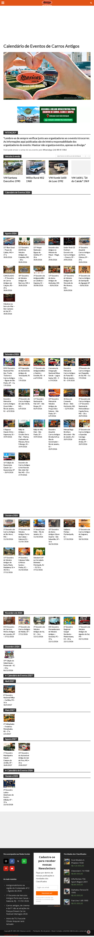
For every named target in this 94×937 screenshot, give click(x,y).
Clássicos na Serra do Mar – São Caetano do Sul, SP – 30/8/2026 (9, 309)
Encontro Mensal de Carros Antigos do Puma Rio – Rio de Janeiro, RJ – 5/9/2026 (69, 374)
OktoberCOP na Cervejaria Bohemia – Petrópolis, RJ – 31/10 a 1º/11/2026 (38, 564)
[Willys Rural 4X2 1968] (35, 167)
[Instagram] (5, 861)
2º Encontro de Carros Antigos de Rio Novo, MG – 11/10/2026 (9, 534)
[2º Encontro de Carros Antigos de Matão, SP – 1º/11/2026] (24, 620)
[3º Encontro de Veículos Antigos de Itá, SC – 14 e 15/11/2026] (39, 620)
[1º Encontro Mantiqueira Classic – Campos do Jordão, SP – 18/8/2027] (9, 746)
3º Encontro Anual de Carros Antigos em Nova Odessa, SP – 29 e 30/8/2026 (84, 254)
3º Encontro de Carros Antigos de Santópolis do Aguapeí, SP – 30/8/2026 (84, 281)
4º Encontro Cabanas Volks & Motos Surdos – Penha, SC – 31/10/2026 (23, 564)
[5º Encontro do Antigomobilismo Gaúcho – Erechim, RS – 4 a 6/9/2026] (39, 362)
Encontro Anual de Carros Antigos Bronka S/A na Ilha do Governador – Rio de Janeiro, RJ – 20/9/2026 (54, 439)
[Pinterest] (5, 868)
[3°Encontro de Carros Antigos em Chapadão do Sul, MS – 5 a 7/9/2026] (84, 362)
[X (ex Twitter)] (18, 861)
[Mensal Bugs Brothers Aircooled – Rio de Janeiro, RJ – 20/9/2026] (69, 423)
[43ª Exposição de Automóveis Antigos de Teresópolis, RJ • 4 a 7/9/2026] (24, 362)
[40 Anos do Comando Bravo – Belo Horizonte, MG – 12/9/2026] (69, 392)
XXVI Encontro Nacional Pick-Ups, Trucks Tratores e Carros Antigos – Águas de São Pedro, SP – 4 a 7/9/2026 (9, 376)
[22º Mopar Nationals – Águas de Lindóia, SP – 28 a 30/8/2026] (39, 241)
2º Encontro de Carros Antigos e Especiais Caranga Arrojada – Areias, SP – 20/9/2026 (84, 436)
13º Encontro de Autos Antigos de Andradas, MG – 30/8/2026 (53, 281)
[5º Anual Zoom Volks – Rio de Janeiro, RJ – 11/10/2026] (39, 523)
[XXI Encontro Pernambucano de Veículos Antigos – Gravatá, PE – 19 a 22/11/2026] (54, 620)
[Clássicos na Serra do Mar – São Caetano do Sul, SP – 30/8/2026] (9, 297)
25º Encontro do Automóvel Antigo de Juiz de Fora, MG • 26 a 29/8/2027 (23, 759)
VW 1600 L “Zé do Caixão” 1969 (80, 179)
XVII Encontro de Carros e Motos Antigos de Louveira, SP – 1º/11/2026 (9, 632)
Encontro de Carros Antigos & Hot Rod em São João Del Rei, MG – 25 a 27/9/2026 (24, 469)
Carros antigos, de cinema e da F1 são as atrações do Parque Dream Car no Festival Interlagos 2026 (17, 909)
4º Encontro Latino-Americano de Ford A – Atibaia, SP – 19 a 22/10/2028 (8, 797)
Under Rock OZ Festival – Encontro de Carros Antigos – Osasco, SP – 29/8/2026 (69, 253)
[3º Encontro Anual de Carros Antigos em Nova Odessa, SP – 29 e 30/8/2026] (84, 241)
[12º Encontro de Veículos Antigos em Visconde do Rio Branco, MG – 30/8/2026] (69, 269)
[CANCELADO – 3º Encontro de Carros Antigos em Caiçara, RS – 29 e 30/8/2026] (9, 269)
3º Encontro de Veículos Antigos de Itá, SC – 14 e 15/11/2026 (39, 632)
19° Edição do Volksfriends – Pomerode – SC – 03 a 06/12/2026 (9, 665)
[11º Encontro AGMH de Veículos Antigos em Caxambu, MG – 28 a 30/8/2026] (24, 241)
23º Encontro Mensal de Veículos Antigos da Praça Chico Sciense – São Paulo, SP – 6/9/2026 (53, 407)
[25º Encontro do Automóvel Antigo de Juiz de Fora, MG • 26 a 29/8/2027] (24, 746)
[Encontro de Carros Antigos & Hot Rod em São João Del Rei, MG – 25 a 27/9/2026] (24, 456)
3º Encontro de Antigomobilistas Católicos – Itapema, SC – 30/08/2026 (39, 281)
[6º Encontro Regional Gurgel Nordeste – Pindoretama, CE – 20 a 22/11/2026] (69, 620)
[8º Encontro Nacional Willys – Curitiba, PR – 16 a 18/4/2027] (9, 688)
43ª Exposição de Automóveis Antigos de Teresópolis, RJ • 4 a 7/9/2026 (24, 374)
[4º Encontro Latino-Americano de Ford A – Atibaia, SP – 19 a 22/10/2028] (9, 783)
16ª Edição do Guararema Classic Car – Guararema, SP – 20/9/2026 (9, 467)
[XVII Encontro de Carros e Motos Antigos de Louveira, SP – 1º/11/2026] (9, 620)
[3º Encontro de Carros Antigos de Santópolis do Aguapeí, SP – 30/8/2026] (84, 269)
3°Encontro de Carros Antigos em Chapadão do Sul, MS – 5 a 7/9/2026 (84, 373)
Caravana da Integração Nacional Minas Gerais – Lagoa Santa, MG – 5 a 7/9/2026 (54, 374)
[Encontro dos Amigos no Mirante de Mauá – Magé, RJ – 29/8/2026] (54, 241)
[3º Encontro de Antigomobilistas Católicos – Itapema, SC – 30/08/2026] (39, 269)
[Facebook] (12, 861)
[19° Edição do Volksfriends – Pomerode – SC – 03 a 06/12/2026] (9, 654)
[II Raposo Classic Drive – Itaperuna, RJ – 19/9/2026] (9, 423)
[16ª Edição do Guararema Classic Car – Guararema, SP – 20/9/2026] (9, 456)
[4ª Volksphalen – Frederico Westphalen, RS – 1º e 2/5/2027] (9, 717)
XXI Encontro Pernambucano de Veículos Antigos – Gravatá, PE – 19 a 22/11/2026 (54, 634)
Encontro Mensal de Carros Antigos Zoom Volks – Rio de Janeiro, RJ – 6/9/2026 (9, 405)
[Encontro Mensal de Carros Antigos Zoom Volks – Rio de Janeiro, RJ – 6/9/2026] (9, 392)
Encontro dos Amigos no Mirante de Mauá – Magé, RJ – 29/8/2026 (53, 253)
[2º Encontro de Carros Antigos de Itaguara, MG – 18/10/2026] (84, 523)
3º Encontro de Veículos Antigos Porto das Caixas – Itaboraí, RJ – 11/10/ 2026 (24, 535)
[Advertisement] (47, 26)
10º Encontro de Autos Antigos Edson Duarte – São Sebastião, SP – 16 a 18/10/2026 (54, 536)
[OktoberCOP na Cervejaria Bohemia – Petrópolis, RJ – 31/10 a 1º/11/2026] (39, 551)
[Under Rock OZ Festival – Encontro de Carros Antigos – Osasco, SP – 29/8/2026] (69, 241)
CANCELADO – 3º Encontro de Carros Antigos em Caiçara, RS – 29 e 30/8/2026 (8, 283)
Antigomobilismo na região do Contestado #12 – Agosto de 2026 (17, 888)
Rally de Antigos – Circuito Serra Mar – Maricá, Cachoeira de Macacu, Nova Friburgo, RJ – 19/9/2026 (23, 438)
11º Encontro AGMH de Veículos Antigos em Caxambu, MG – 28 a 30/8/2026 (23, 254)
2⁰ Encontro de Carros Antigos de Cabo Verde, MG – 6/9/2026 (24, 404)
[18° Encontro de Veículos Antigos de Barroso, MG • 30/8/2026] (24, 269)
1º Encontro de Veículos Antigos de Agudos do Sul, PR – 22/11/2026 (84, 633)
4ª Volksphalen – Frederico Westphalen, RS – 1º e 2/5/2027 (8, 729)
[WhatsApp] (24, 861)
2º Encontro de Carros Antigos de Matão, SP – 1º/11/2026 (24, 630)
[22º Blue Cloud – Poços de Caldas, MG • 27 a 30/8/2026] (9, 241)
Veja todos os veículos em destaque (69, 156)
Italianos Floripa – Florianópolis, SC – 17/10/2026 (69, 534)
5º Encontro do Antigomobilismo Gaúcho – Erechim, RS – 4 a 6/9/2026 (39, 373)
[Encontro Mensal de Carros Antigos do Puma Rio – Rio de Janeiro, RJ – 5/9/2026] (69, 362)
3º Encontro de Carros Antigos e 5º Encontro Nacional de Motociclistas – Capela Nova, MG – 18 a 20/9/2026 (84, 407)
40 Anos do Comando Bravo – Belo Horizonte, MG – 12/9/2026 (69, 404)
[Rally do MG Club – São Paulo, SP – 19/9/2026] (39, 423)
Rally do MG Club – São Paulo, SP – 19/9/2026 (38, 433)
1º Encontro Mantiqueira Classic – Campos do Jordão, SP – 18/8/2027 (8, 759)
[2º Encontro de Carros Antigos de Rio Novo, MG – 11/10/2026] (9, 523)
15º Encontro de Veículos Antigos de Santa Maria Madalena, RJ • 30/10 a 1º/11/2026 (9, 565)
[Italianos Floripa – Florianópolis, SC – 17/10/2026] (69, 523)
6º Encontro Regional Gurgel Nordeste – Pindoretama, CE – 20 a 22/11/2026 (69, 634)
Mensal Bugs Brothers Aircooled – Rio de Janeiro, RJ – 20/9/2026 (69, 434)
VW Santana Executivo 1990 (11, 179)
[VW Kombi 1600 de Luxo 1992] (58, 167)
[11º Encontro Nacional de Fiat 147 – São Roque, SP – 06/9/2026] (39, 392)
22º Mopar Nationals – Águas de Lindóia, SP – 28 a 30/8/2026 (38, 253)
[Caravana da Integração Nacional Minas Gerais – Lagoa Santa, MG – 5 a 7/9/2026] (54, 362)
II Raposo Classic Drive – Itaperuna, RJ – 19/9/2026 (9, 433)
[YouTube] (12, 868)
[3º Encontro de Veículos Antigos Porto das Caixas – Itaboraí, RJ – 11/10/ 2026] (24, 523)
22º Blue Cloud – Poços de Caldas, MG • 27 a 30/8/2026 (9, 252)
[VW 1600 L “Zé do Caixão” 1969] (81, 167)
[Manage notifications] (88, 932)
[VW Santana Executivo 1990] (13, 167)
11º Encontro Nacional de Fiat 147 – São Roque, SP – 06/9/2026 (38, 404)
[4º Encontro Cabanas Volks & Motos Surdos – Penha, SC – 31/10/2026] (24, 551)
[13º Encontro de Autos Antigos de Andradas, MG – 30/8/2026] (54, 269)
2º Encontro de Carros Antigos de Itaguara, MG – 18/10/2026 (84, 534)
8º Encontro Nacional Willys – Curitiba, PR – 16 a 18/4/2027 (9, 700)
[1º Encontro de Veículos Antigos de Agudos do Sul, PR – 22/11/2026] (84, 620)
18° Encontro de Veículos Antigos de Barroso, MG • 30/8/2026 (24, 281)
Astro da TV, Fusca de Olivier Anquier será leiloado (15, 921)
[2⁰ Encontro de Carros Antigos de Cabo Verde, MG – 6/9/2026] (24, 392)
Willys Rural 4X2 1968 (35, 179)
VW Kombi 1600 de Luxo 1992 (57, 179)
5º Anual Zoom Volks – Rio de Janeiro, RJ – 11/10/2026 (38, 533)
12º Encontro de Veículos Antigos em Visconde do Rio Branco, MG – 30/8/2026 (69, 283)
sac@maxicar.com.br (11, 935)
